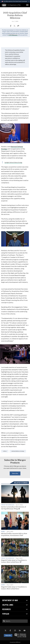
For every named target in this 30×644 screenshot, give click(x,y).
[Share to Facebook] (11, 26)
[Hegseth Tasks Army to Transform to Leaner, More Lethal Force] (15, 551)
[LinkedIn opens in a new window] (20, 630)
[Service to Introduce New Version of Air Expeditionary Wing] (15, 497)
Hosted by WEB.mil (15, 642)
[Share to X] (14, 26)
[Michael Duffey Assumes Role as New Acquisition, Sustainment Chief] (15, 524)
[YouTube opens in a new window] (24, 630)
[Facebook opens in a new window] (10, 630)
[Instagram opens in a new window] (15, 630)
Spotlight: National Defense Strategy (13, 162)
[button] (27, 5)
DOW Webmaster (13, 35)
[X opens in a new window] (5, 630)
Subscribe (15, 473)
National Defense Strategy (17, 451)
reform (5, 451)
